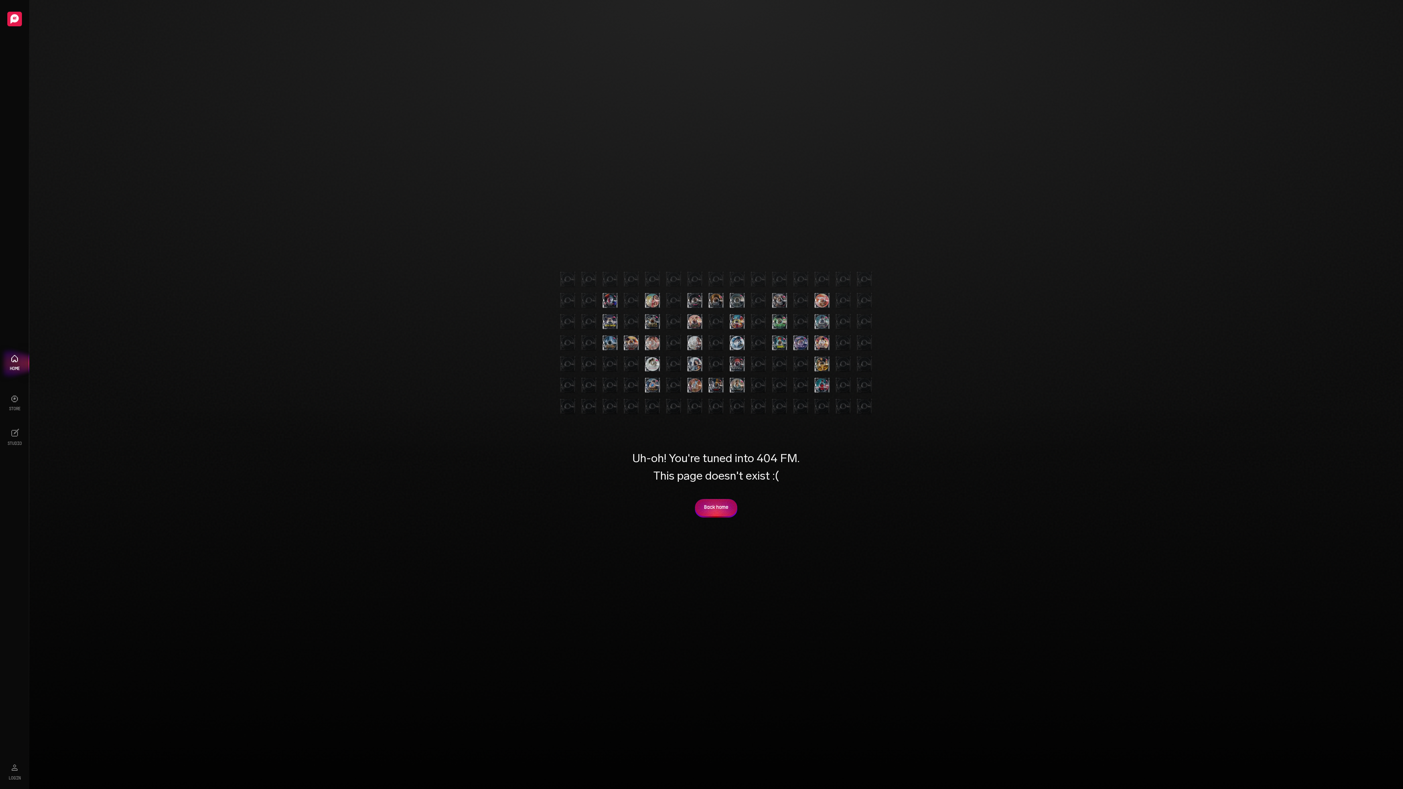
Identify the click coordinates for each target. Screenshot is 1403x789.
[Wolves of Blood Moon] (737, 364)
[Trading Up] (737, 343)
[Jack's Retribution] (822, 343)
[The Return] (737, 300)
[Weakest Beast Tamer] (779, 343)
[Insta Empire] (610, 321)
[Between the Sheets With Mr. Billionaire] (652, 343)
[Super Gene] (822, 364)
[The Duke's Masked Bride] (695, 300)
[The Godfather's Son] (822, 385)
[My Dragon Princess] (631, 343)
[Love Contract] (801, 343)
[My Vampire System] (610, 300)
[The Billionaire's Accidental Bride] (779, 300)
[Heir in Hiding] (610, 343)
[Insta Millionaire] (652, 321)
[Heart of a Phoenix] (652, 385)
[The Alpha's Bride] (716, 300)
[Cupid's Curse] (695, 343)
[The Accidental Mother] (695, 364)
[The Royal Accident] (695, 321)
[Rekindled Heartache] (822, 300)
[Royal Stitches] (737, 385)
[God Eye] (779, 321)
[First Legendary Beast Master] (737, 321)
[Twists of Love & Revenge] (716, 385)
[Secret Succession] (695, 385)
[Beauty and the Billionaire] (652, 364)
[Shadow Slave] (822, 321)
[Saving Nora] (652, 300)
